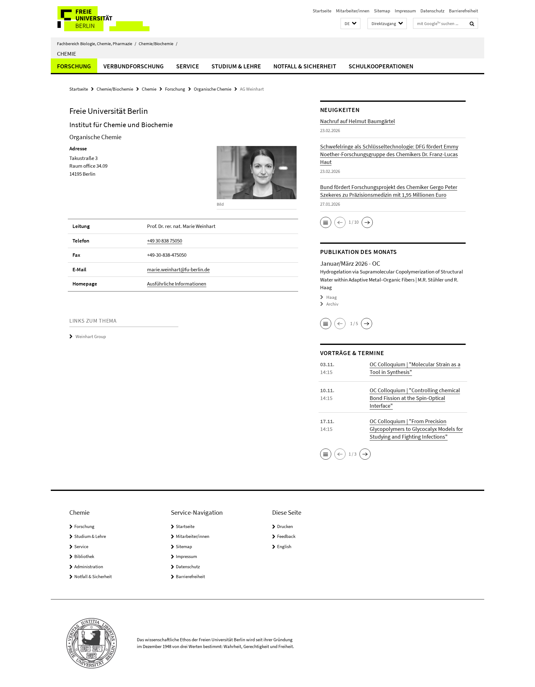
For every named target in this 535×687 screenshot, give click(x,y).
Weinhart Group (91, 336)
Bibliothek (84, 556)
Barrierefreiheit (463, 11)
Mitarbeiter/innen (352, 11)
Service (187, 66)
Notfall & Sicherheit (304, 66)
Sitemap (382, 11)
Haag (331, 297)
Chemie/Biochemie (158, 43)
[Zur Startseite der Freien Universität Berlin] (102, 18)
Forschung (74, 66)
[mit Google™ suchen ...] (472, 23)
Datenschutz (432, 11)
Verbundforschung (133, 66)
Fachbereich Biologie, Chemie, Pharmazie (96, 43)
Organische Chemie (212, 89)
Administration (88, 566)
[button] (350, 23)
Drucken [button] (285, 526)
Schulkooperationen (381, 66)
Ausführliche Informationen (176, 283)
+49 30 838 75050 (164, 240)
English (284, 546)
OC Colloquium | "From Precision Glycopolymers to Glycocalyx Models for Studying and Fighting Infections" (416, 429)
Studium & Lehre (236, 66)
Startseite (322, 11)
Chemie (66, 53)
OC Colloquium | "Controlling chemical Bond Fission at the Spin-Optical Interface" (415, 398)
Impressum (405, 11)
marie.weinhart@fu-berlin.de (178, 269)
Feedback (286, 536)
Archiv (332, 304)
